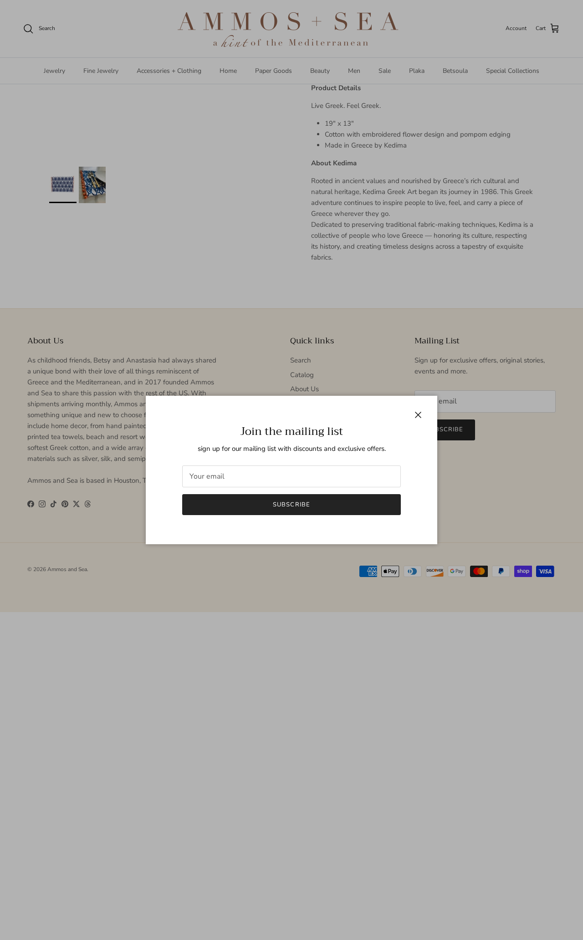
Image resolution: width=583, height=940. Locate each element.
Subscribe (291, 505)
